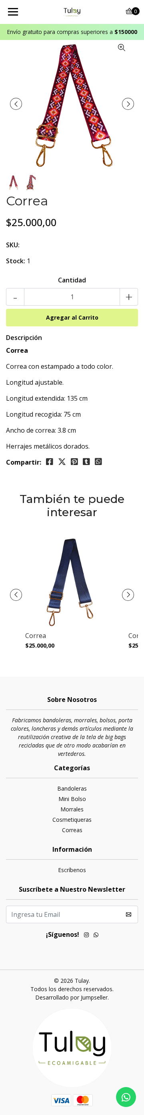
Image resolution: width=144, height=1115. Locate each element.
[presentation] (16, 104)
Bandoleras (72, 788)
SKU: (13, 244)
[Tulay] (72, 12)
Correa (35, 636)
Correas (72, 830)
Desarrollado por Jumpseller (71, 997)
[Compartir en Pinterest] (74, 462)
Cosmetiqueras (72, 819)
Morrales (72, 809)
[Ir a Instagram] (86, 935)
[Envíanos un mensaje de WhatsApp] (126, 1097)
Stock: (15, 260)
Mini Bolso (72, 799)
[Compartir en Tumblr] (86, 462)
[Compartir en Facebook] (49, 462)
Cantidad (72, 280)
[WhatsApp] (96, 935)
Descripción (24, 337)
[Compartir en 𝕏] (62, 462)
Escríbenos (72, 870)
